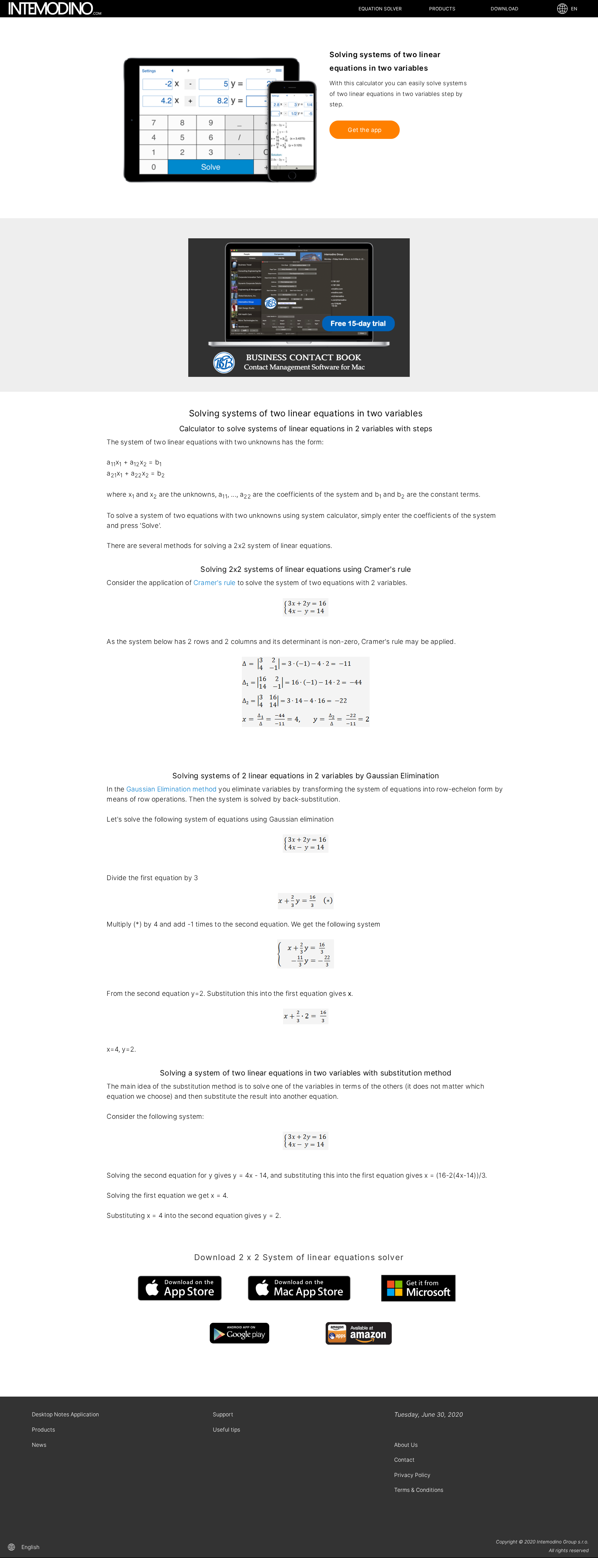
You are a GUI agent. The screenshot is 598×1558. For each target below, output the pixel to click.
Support (223, 1414)
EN (572, 8)
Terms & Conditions (418, 1490)
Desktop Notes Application (65, 1414)
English (30, 1547)
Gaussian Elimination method (171, 789)
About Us (406, 1445)
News (39, 1445)
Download (504, 8)
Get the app (364, 129)
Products (442, 8)
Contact (404, 1460)
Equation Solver (380, 8)
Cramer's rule (214, 582)
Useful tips (226, 1429)
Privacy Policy (412, 1475)
